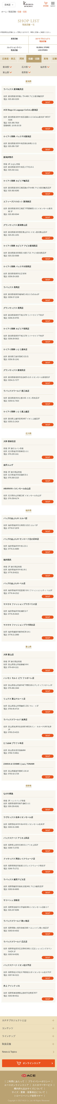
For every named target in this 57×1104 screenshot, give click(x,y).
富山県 (6, 72)
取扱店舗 (12, 12)
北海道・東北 (8, 58)
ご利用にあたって (15, 1081)
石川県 (25, 67)
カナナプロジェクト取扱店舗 (42, 40)
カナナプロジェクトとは (14, 1020)
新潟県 (6, 67)
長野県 (25, 72)
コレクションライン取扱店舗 (14, 48)
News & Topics (9, 1052)
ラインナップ (8, 1036)
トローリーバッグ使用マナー (28, 1096)
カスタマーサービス (42, 1085)
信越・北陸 (33, 58)
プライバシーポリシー (39, 1081)
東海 (46, 58)
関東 (22, 58)
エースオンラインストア (16, 1085)
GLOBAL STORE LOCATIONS (42, 48)
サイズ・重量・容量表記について (28, 1092)
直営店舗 (14, 39)
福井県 (43, 67)
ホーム (4, 12)
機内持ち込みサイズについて (28, 1088)
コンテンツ (7, 1028)
